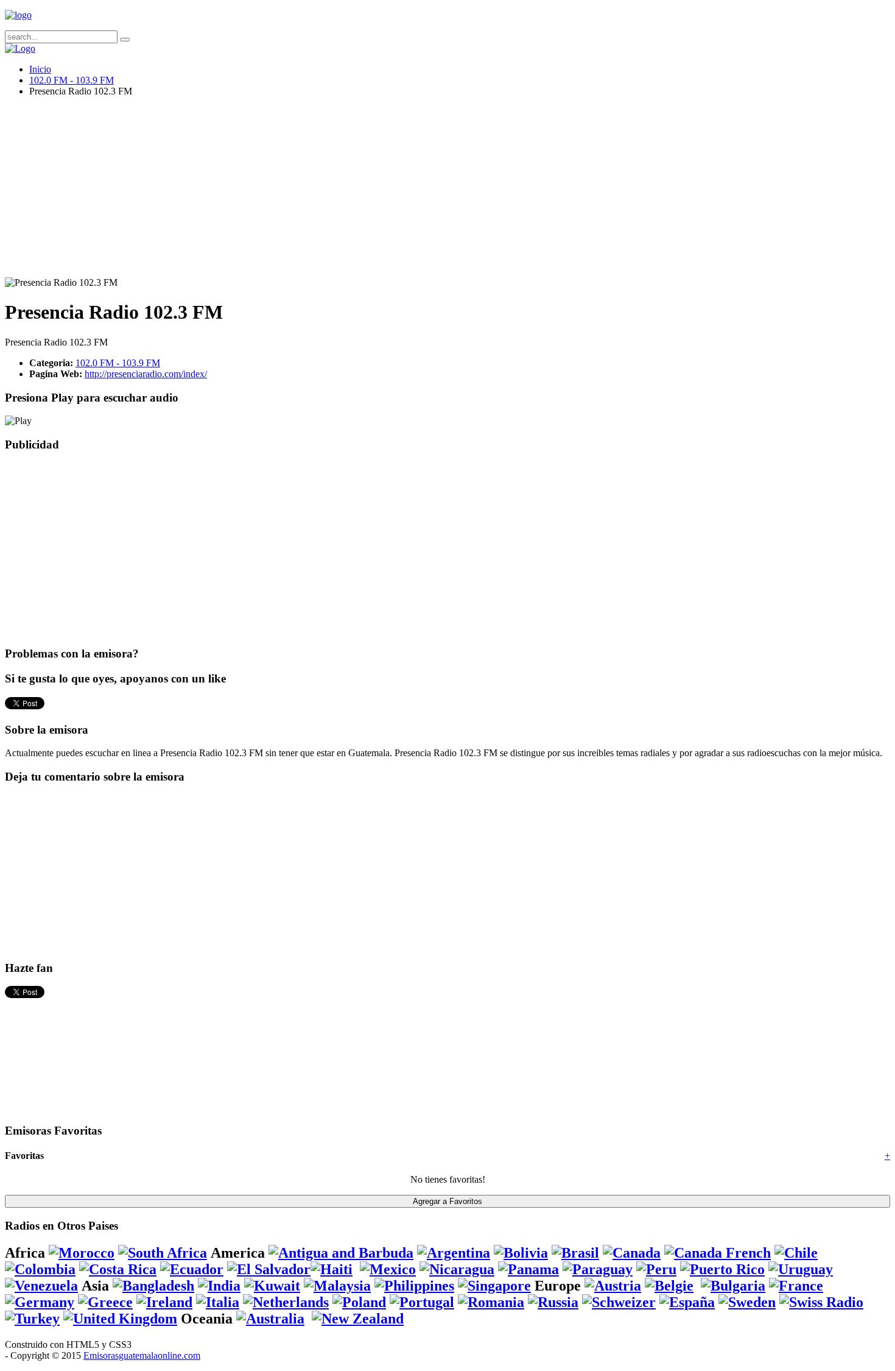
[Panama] (528, 1269)
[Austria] (612, 1286)
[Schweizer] (619, 1302)
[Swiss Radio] (821, 1302)
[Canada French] (717, 1253)
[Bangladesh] (153, 1286)
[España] (687, 1302)
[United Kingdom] (120, 1319)
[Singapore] (494, 1286)
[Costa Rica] (117, 1269)
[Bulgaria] (733, 1286)
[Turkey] (32, 1319)
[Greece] (105, 1302)
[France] (796, 1286)
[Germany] (39, 1302)
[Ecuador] (191, 1269)
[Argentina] (453, 1253)
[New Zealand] (358, 1319)
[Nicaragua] (456, 1269)
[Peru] (656, 1269)
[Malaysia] (337, 1286)
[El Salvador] (269, 1269)
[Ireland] (164, 1302)
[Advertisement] (370, 192)
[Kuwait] (272, 1286)
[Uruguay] (800, 1269)
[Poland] (359, 1302)
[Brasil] (575, 1253)
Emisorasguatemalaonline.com (141, 1355)
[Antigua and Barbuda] (340, 1253)
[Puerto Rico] (722, 1269)
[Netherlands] (286, 1302)
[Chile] (796, 1253)
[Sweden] (747, 1302)
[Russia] (553, 1302)
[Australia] (270, 1319)
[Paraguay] (598, 1269)
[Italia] (217, 1302)
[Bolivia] (521, 1253)
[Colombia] (40, 1269)
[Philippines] (414, 1286)
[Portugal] (422, 1302)
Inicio (40, 69)
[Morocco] (81, 1253)
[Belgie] (669, 1286)
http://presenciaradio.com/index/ (146, 374)
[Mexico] (388, 1269)
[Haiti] (332, 1269)
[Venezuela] (41, 1286)
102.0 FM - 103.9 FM (71, 80)
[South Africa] (162, 1253)
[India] (219, 1286)
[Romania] (491, 1302)
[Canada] (632, 1253)
